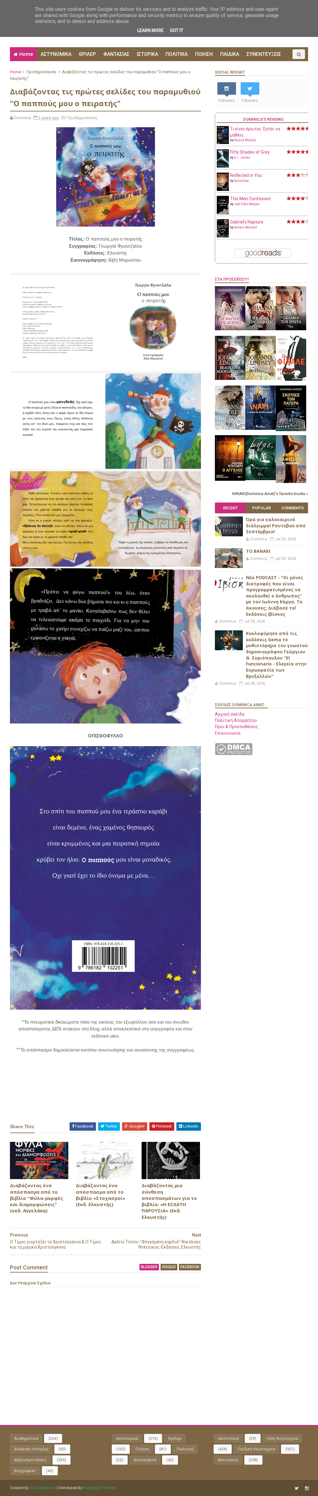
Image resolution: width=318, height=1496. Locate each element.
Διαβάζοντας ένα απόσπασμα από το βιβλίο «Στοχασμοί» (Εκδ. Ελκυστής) (100, 1194)
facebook (189, 1267)
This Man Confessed (250, 198)
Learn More (150, 30)
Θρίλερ (174, 1438)
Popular (261, 508)
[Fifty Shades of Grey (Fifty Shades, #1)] (223, 166)
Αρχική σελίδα (229, 714)
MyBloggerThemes (99, 1488)
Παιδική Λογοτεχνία (256, 1449)
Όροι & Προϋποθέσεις (236, 726)
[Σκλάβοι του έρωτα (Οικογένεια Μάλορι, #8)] (291, 328)
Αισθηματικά (26, 1438)
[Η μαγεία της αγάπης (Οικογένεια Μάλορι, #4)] (230, 328)
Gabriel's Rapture (246, 221)
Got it (176, 30)
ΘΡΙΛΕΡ (87, 54)
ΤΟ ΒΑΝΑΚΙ (258, 551)
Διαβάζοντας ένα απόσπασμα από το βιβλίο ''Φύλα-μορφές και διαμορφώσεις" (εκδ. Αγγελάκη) (36, 1198)
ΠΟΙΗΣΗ (204, 54)
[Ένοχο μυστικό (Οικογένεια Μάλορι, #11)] (260, 378)
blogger (149, 1267)
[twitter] (297, 1488)
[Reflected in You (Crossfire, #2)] (223, 189)
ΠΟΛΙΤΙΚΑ (177, 54)
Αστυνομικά (127, 1438)
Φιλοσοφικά (145, 1460)
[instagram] (307, 1488)
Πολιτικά (185, 1449)
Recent (230, 508)
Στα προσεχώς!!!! (232, 279)
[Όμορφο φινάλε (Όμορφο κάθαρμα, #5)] (291, 379)
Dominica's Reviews (263, 119)
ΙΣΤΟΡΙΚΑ (147, 54)
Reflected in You (246, 175)
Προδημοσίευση (41, 72)
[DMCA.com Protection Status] (233, 753)
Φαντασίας (228, 1460)
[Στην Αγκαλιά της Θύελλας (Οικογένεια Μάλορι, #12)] (230, 428)
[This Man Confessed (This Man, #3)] (223, 213)
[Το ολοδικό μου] (291, 481)
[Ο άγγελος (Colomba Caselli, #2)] (230, 479)
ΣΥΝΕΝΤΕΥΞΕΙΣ (264, 54)
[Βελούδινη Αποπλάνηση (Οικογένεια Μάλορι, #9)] (230, 378)
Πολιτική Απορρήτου (236, 720)
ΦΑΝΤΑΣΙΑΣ (116, 54)
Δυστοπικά (228, 1438)
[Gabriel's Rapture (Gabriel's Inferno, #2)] (223, 235)
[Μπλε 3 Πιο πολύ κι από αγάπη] (260, 478)
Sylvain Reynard (245, 227)
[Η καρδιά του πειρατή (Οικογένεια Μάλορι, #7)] (260, 328)
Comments (292, 508)
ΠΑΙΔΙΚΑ (229, 54)
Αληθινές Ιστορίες (31, 1449)
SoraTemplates (43, 1488)
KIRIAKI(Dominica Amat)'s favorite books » (270, 493)
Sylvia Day (241, 180)
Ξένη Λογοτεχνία (282, 1438)
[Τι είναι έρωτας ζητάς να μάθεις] (223, 142)
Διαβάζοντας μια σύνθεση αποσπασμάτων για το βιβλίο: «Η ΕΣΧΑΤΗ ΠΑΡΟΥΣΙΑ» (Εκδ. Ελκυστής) (169, 1201)
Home (26, 54)
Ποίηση (142, 1449)
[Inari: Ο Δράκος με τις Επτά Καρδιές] (260, 428)
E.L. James (242, 157)
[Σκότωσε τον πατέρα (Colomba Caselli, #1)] (291, 429)
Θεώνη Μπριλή (245, 140)
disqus (169, 1267)
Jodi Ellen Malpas (247, 204)
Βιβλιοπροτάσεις (30, 1460)
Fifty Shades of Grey (250, 152)
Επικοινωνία (227, 733)
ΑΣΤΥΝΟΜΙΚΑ (56, 54)
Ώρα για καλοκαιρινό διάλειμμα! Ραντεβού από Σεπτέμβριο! (276, 525)
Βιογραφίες (25, 1470)
